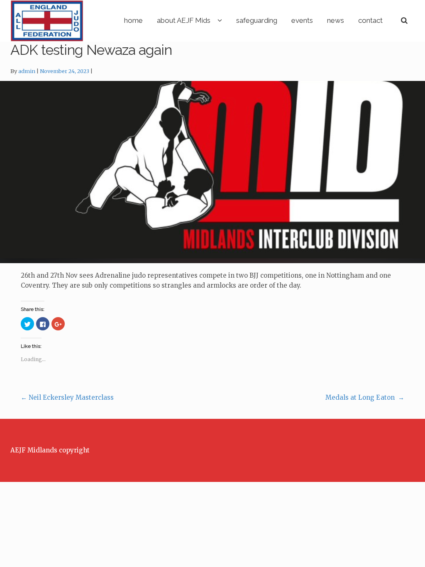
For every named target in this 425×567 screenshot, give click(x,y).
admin (26, 71)
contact (370, 20)
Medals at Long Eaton (364, 397)
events (302, 20)
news (335, 20)
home (133, 20)
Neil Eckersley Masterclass (67, 397)
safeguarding (256, 20)
